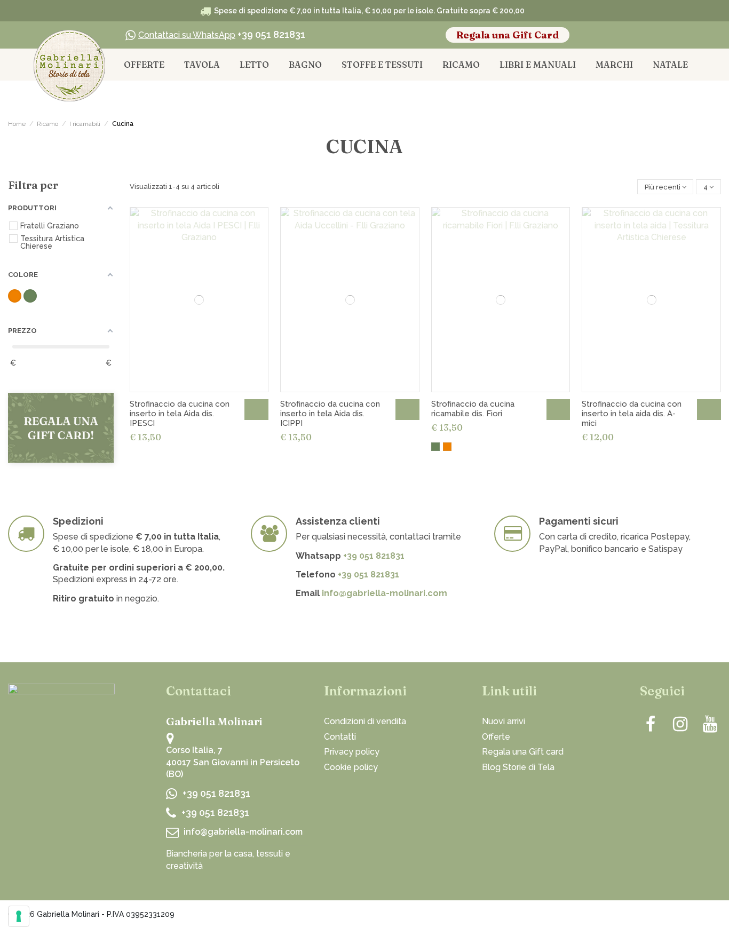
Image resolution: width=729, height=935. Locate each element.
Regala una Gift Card (507, 35)
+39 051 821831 (221, 34)
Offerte (496, 737)
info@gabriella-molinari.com (384, 593)
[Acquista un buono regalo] (61, 427)
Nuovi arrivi (503, 721)
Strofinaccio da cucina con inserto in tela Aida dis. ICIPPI (330, 413)
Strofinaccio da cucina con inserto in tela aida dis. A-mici (632, 413)
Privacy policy (351, 752)
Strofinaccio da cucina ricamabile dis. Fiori (472, 408)
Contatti (340, 737)
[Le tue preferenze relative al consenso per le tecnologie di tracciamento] (19, 916)
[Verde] (435, 446)
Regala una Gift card (523, 752)
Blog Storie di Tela (518, 767)
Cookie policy (351, 767)
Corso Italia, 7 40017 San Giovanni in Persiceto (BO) (232, 762)
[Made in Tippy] (699, 916)
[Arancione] (447, 446)
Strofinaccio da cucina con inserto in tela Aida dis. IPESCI (179, 413)
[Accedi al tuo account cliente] (642, 35)
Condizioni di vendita (365, 721)
